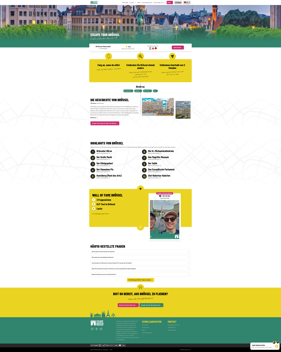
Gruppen (132, 2)
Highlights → (138, 91)
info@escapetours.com (174, 324)
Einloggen (179, 2)
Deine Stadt (125, 2)
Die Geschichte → (128, 91)
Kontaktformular (172, 330)
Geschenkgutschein (147, 2)
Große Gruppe (145, 327)
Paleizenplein (98, 103)
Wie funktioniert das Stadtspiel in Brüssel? (103, 257)
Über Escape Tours (158, 2)
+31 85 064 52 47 (172, 327)
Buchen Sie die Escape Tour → (128, 305)
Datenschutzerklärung (96, 349)
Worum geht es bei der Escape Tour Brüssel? (103, 251)
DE (187, 2)
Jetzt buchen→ (177, 47)
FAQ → (155, 91)
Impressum (106, 349)
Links (110, 349)
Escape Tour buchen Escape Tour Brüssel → (105, 123)
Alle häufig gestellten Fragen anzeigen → (140, 280)
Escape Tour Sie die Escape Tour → (151, 305)
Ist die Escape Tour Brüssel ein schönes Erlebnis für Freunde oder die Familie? (112, 263)
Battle (138, 2)
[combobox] (187, 2)
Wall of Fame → (147, 91)
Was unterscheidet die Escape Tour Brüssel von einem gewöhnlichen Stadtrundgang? (114, 268)
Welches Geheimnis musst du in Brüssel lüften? (104, 274)
